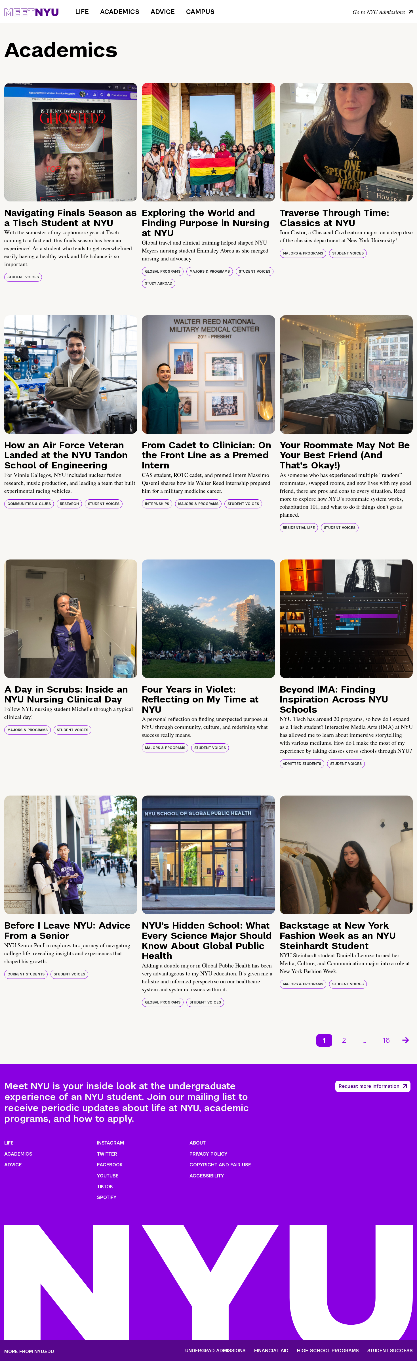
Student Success (390, 1351)
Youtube (108, 1176)
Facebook (110, 1165)
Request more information (369, 1086)
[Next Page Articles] (406, 1039)
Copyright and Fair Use (220, 1165)
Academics (119, 11)
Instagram (110, 1143)
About (197, 1143)
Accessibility (206, 1176)
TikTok (105, 1187)
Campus (200, 11)
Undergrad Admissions (215, 1351)
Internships (157, 504)
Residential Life (299, 527)
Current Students (26, 974)
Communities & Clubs (29, 504)
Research (69, 504)
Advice (163, 11)
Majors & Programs (209, 271)
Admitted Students (302, 764)
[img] (70, 142)
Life (82, 11)
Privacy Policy (208, 1154)
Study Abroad (158, 283)
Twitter (107, 1154)
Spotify (107, 1197)
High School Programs (328, 1351)
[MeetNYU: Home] (31, 11)
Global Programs (162, 271)
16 (386, 1040)
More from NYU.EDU (29, 1351)
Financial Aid (271, 1351)
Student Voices (23, 277)
